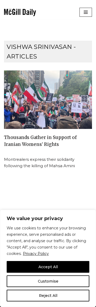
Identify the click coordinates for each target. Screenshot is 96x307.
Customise (48, 281)
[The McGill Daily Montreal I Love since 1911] (20, 12)
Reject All (48, 295)
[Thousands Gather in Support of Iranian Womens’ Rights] (48, 99)
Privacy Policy (36, 253)
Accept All (48, 266)
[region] (48, 258)
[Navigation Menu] (85, 12)
